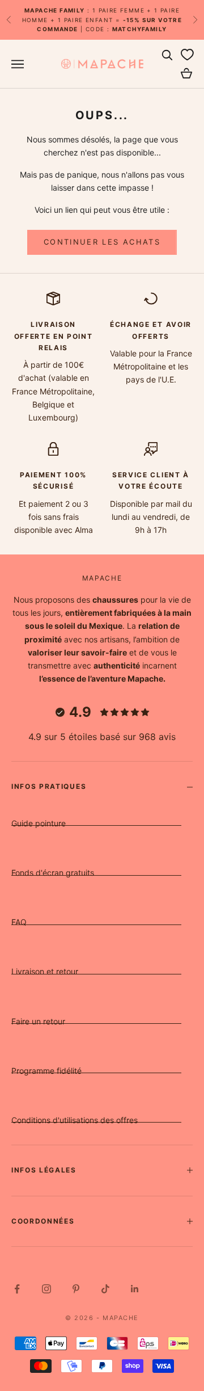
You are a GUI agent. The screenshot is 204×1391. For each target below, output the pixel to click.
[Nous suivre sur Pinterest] (76, 1289)
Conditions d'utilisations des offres (74, 1120)
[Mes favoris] (187, 55)
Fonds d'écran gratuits (52, 872)
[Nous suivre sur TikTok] (105, 1289)
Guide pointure (38, 823)
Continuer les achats (102, 241)
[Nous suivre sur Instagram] (46, 1289)
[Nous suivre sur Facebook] (17, 1289)
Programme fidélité (46, 1070)
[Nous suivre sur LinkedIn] (135, 1289)
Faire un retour (38, 1021)
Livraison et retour (44, 971)
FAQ (19, 922)
